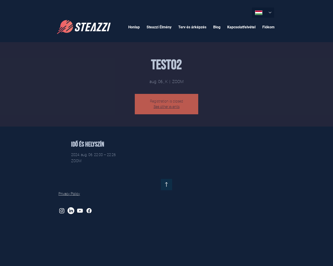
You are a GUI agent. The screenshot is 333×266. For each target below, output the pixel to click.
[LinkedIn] (71, 210)
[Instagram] (61, 210)
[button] (159, 27)
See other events (167, 107)
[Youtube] (80, 210)
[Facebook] (89, 210)
